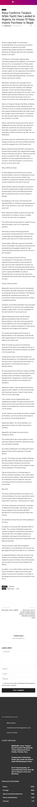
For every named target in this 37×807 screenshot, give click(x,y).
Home (3, 7)
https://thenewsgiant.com (18, 638)
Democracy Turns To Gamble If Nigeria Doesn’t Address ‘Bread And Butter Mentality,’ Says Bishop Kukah (27, 614)
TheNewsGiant (7, 25)
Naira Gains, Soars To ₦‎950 (10, 610)
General (9, 7)
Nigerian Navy (10, 588)
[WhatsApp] (16, 30)
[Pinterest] (12, 30)
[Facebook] (3, 30)
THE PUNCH (11, 586)
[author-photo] (18, 633)
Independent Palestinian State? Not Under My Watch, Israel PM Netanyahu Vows (22, 759)
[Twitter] (8, 30)
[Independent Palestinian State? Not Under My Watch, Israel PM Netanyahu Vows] (6, 760)
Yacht (17, 588)
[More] (20, 30)
